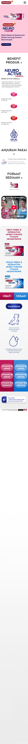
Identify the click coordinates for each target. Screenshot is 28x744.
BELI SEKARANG (6, 44)
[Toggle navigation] (24, 2)
